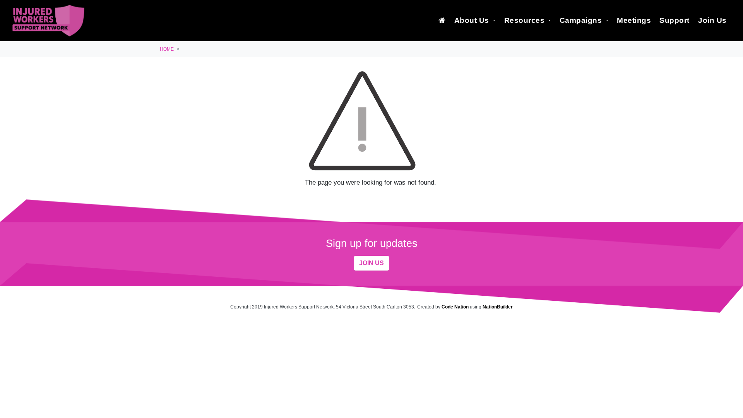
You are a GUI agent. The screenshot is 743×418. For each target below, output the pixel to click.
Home (167, 49)
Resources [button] (525, 20)
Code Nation (455, 307)
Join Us (712, 20)
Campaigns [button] (582, 20)
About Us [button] (472, 20)
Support (674, 20)
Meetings (634, 20)
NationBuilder (498, 307)
